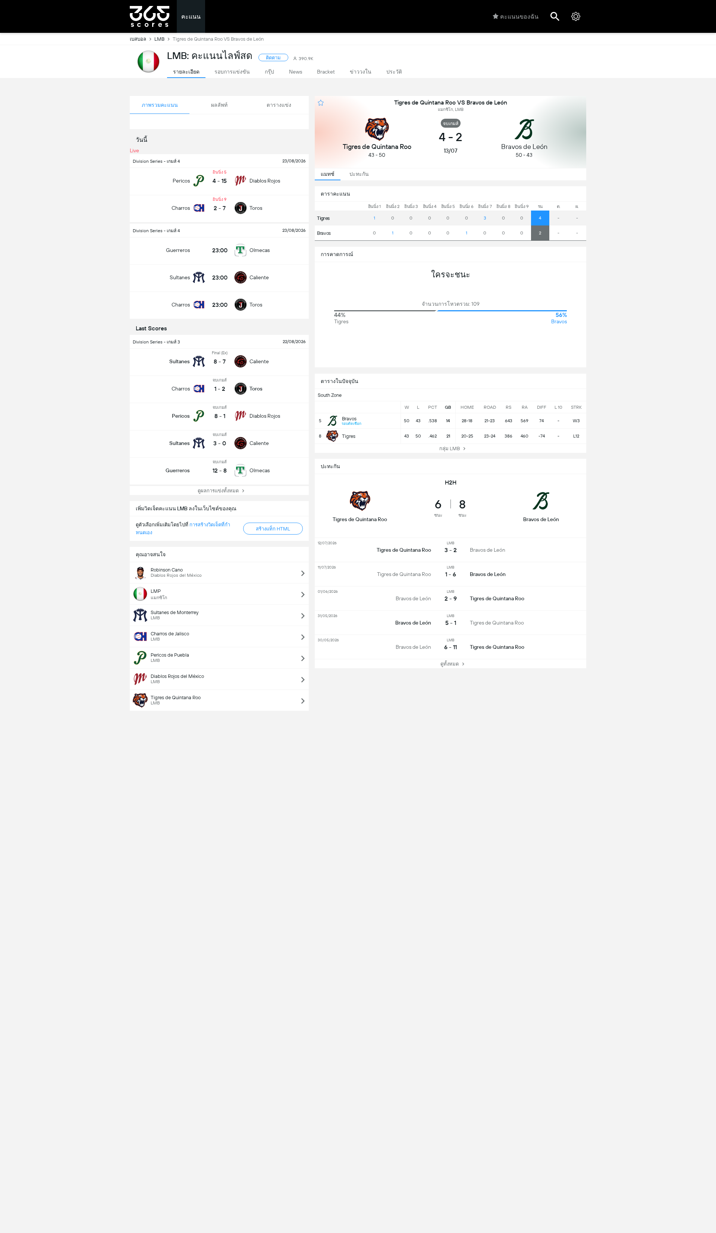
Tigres (323, 218)
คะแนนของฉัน (519, 16)
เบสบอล (138, 39)
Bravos (324, 233)
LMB (159, 39)
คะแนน (191, 16)
